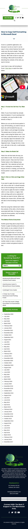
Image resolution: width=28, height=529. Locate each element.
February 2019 (8, 409)
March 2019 (7, 407)
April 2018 (7, 432)
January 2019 (8, 411)
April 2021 (7, 349)
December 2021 (8, 330)
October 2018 (8, 418)
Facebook (16, 17)
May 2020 (7, 374)
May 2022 (7, 318)
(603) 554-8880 (8, 17)
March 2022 (7, 323)
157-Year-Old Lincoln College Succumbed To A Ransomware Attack (11, 303)
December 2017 (8, 441)
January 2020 (8, 383)
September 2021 (8, 337)
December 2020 (8, 358)
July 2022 (6, 316)
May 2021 (7, 346)
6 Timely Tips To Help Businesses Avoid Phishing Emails (10, 295)
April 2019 (7, 404)
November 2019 (8, 388)
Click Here (8, 68)
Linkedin (20, 17)
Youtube (23, 17)
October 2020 (8, 363)
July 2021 (6, 342)
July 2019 (6, 397)
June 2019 (7, 400)
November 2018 (8, 416)
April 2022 (7, 321)
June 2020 (7, 372)
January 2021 (8, 356)
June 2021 (7, 344)
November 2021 (8, 332)
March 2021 (7, 351)
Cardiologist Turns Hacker (10, 290)
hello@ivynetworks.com (14, 491)
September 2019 (8, 393)
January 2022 (8, 328)
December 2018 (8, 414)
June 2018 (7, 428)
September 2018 (8, 421)
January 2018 (8, 439)
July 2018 (6, 425)
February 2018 (8, 437)
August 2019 (7, 395)
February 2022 (8, 325)
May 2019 (7, 402)
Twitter (18, 17)
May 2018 (7, 430)
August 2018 (7, 423)
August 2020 (7, 367)
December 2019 (8, 386)
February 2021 (8, 353)
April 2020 (7, 376)
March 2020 (7, 379)
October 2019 (8, 390)
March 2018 (7, 435)
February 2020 (8, 381)
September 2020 (8, 365)
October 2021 (8, 335)
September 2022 (8, 314)
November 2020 (8, 360)
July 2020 (6, 370)
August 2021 (7, 339)
